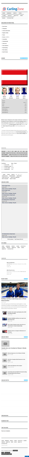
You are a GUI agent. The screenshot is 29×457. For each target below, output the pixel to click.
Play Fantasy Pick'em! (19, 239)
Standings (10, 188)
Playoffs (14, 188)
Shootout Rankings (15, 177)
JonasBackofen (11, 97)
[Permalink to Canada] (4, 313)
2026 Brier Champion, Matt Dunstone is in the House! (16, 360)
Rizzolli (6, 169)
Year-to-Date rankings (21, 133)
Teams (20, 13)
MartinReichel (17, 97)
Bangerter (7, 166)
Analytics (16, 15)
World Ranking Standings (21, 132)
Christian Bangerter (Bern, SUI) (15, 124)
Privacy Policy (7, 452)
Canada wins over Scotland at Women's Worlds (13, 348)
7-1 (7, 124)
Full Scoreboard (10, 239)
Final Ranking (5, 47)
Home (3, 13)
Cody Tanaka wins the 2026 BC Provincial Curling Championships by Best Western (17, 372)
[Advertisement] (15, 65)
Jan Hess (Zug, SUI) (20, 122)
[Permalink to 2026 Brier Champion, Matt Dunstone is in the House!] (4, 360)
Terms (3, 452)
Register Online (5, 32)
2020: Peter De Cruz (11, 270)
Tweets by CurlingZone (5, 431)
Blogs (3, 18)
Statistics (23, 246)
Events (15, 13)
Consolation (4, 39)
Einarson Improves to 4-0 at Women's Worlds (16, 353)
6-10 (13, 167)
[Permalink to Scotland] (4, 319)
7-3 (14, 122)
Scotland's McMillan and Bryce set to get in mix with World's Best (17, 319)
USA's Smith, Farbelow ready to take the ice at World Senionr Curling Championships (16, 325)
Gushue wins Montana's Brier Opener (15, 365)
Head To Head (5, 52)
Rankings (9, 13)
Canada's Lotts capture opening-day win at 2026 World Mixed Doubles (17, 312)
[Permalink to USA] (4, 325)
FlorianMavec (24, 97)
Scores (4, 15)
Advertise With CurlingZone (7, 454)
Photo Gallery (5, 49)
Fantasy (10, 15)
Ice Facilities (10, 18)
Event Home (4, 26)
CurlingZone (15, 450)
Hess (6, 164)
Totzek (6, 167)
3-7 (12, 164)
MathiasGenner (4, 97)
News (21, 15)
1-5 (12, 169)
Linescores (4, 43)
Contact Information (6, 30)
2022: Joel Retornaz (10, 262)
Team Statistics (5, 45)
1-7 (12, 166)
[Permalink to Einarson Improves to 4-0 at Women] (4, 354)
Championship (5, 41)
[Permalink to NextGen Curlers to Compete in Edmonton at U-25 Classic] (4, 331)
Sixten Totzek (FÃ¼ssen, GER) (9, 125)
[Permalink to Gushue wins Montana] (4, 366)
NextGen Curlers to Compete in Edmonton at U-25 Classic (17, 331)
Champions (4, 28)
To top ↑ (27, 456)
